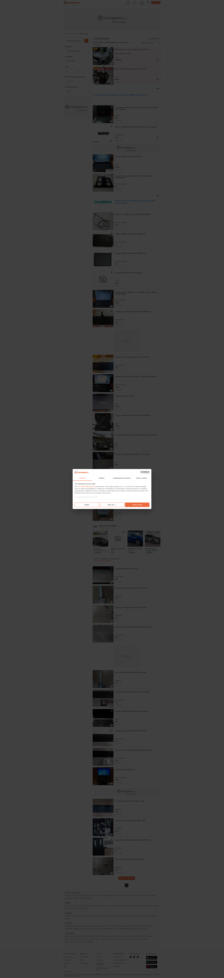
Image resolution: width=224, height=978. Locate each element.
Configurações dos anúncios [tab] (122, 478)
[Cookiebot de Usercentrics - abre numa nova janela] (141, 472)
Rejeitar (87, 504)
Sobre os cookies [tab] (141, 478)
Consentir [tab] (82, 478)
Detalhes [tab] (101, 478)
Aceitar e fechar (137, 504)
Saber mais (111, 504)
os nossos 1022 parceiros (87, 486)
